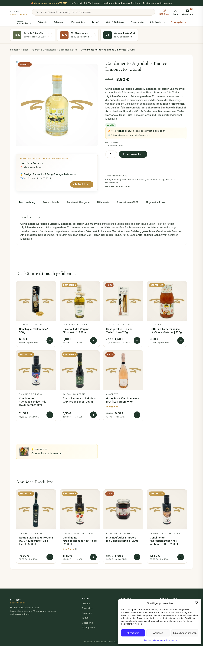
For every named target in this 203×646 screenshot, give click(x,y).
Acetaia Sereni (123, 186)
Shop (25, 49)
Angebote (122, 179)
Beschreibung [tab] (27, 202)
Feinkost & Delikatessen (44, 49)
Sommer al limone (136, 179)
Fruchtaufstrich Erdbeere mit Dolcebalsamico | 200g (122, 539)
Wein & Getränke (115, 22)
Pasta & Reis (78, 22)
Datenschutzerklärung (154, 640)
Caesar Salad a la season (46, 453)
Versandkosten (117, 145)
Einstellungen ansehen (184, 633)
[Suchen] (36, 12)
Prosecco (87, 613)
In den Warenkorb (133, 154)
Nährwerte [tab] (103, 202)
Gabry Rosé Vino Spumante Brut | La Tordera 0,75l (122, 400)
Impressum (171, 640)
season (19, 12)
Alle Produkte (157, 22)
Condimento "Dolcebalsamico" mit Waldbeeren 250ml (32, 402)
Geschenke (137, 22)
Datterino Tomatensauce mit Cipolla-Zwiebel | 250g (166, 331)
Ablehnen (158, 633)
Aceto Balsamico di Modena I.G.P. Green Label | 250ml (79, 400)
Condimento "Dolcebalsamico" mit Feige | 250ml (80, 541)
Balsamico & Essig (68, 49)
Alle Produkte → (82, 184)
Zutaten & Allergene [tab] (78, 202)
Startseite (15, 49)
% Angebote (178, 22)
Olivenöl (42, 22)
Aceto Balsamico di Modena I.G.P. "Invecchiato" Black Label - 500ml (36, 541)
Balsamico (59, 22)
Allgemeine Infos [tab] (155, 202)
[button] (196, 603)
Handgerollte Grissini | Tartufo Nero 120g (119, 331)
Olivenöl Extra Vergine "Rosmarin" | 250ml (76, 331)
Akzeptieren (133, 633)
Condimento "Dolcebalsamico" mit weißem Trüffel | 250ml (164, 541)
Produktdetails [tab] (51, 202)
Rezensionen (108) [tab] (127, 202)
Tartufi (95, 22)
